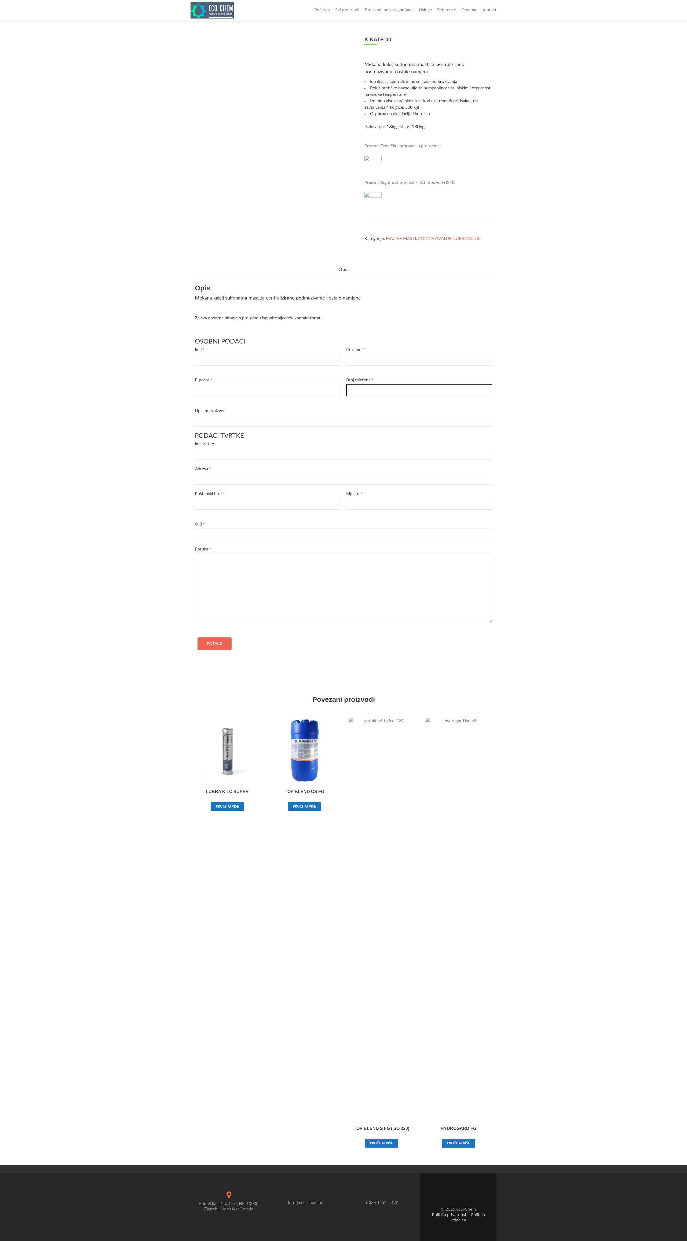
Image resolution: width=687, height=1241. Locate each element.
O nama (468, 10)
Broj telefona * (360, 380)
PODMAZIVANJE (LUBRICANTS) (449, 238)
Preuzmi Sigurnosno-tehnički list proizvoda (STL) (409, 182)
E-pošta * (203, 380)
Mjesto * (354, 494)
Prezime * (355, 350)
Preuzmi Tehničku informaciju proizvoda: (402, 146)
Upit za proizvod (210, 411)
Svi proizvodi (347, 10)
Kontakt (488, 10)
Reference (446, 10)
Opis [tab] (343, 269)
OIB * (200, 524)
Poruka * (203, 549)
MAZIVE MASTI (401, 238)
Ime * (199, 350)
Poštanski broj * (210, 494)
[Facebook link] (454, 1196)
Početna (322, 10)
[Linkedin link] (462, 1196)
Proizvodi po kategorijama (389, 10)
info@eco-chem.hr (305, 1202)
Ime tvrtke (204, 444)
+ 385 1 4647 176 (382, 1202)
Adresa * (203, 469)
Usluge (425, 10)
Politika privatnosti (449, 1215)
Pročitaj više (227, 806)
